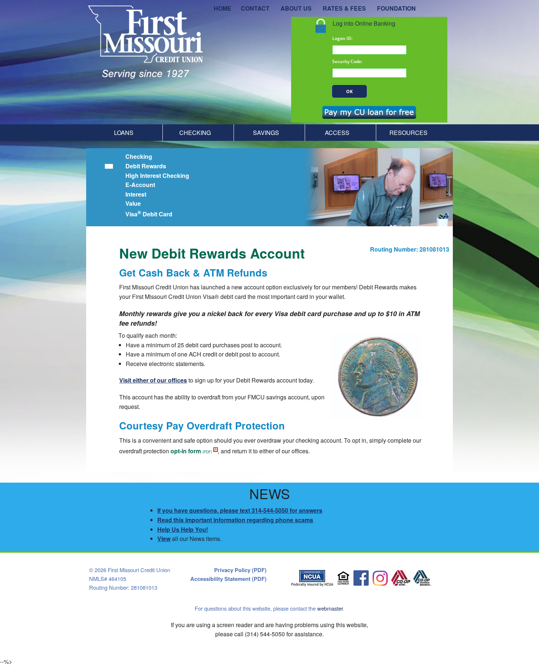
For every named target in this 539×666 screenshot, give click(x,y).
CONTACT (255, 8)
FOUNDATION (396, 8)
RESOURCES (408, 132)
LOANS (123, 132)
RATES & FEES (344, 8)
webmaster (330, 608)
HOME (222, 8)
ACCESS (337, 132)
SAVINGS (266, 132)
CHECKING (195, 132)
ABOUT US (296, 8)
